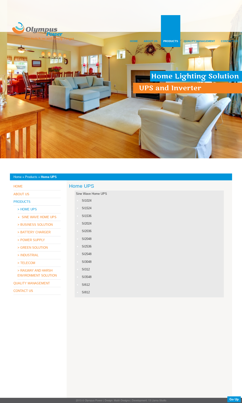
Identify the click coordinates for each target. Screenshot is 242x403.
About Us (150, 41)
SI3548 (86, 277)
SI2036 (86, 231)
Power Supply (32, 240)
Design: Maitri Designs (117, 400)
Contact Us (229, 41)
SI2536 (86, 246)
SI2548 (86, 254)
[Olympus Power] (42, 33)
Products (170, 41)
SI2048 (86, 239)
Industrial (29, 255)
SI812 (86, 292)
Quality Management (199, 41)
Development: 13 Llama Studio (149, 400)
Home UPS (28, 209)
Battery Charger (35, 232)
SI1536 (86, 216)
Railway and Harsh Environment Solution (37, 273)
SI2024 (86, 223)
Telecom (27, 263)
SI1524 (86, 208)
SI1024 (86, 200)
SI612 (86, 284)
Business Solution (36, 224)
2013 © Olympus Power (89, 400)
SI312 (86, 269)
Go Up (234, 399)
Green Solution (34, 247)
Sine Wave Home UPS (91, 193)
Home (134, 41)
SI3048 (86, 262)
